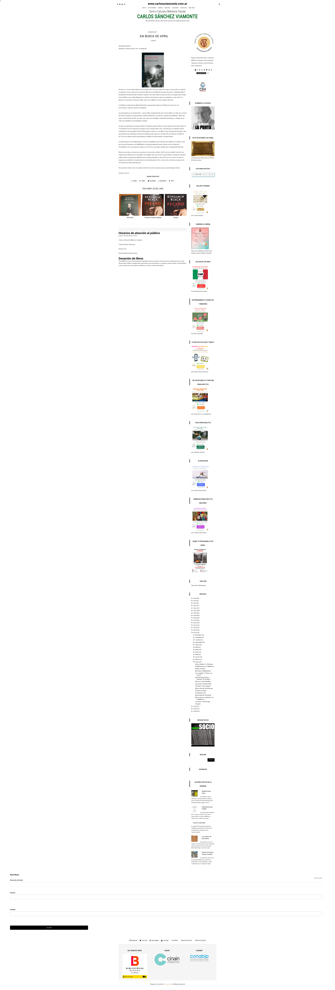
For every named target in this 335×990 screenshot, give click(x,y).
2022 (194, 608)
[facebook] (117, 4)
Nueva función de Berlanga (204, 688)
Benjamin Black (152, 32)
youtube (166, 940)
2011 (194, 706)
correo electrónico (158, 265)
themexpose (168, 984)
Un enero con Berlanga (202, 701)
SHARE (135, 181)
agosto (197, 645)
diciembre (198, 635)
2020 (194, 613)
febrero (197, 659)
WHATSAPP (163, 181)
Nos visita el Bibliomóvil (203, 671)
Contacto (183, 7)
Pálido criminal (200, 669)
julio (196, 647)
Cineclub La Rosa (186, 940)
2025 (194, 601)
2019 (194, 615)
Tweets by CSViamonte (198, 585)
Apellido (13, 909)
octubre (197, 640)
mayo (197, 652)
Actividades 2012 (200, 693)
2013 (194, 630)
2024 (194, 603)
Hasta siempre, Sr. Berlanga (204, 664)
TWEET (143, 181)
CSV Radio (175, 7)
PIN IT (172, 181)
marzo (197, 657)
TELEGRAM (153, 181)
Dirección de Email (16, 880)
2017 (194, 620)
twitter (144, 940)
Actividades (152, 7)
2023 (194, 605)
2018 (194, 618)
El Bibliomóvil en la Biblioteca (204, 666)
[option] (130, 207)
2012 (194, 632)
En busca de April (200, 691)
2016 (194, 623)
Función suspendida (199, 823)
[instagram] (125, 4)
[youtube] (122, 4)
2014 (194, 627)
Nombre (12, 893)
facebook (134, 940)
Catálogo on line (200, 940)
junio (197, 650)
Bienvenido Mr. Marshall (203, 695)
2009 (194, 711)
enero (197, 662)
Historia (167, 7)
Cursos (160, 7)
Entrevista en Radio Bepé (203, 684)
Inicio (144, 7)
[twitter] (120, 4)
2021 (194, 610)
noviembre (198, 637)
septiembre (198, 642)
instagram (155, 940)
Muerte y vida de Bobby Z (203, 681)
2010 (194, 709)
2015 (194, 625)
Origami (197, 704)
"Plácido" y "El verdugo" (203, 686)
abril (196, 654)
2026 (194, 598)
